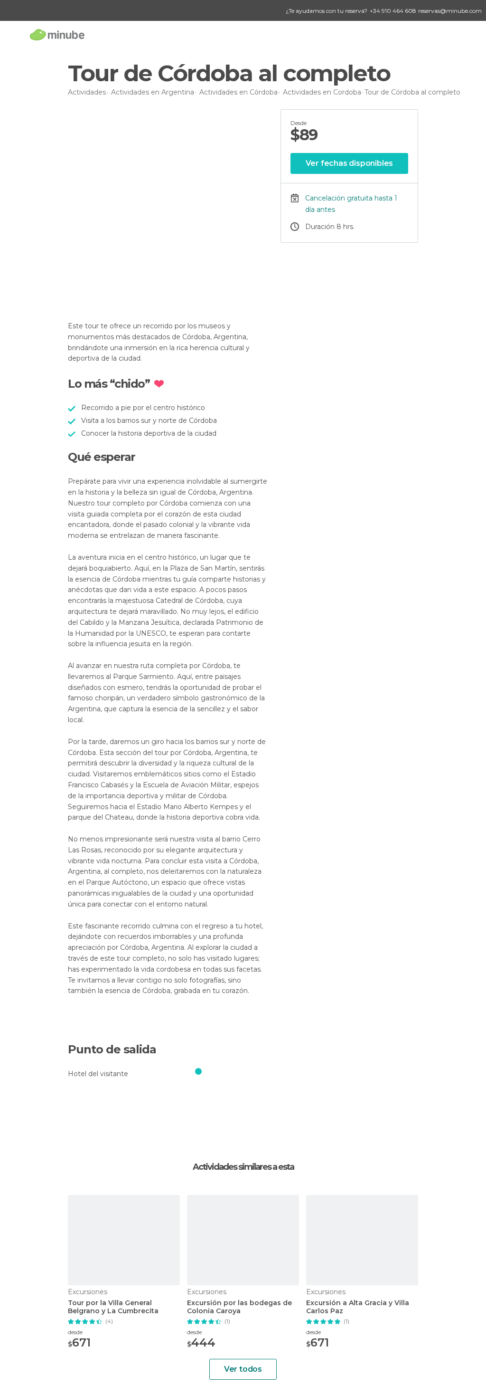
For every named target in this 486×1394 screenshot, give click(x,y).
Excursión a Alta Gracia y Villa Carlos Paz (357, 1307)
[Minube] (57, 34)
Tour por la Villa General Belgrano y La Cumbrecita (113, 1307)
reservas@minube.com (450, 10)
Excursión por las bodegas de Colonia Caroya (239, 1307)
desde (75, 1332)
